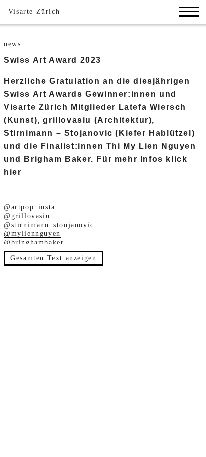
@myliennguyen (32, 233)
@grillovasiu (27, 216)
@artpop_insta (30, 207)
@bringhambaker (34, 242)
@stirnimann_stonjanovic (49, 225)
